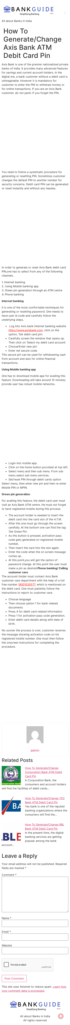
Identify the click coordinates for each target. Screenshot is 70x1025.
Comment (9, 874)
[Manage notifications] (61, 1016)
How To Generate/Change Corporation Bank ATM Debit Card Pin (43, 772)
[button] (65, 13)
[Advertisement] (35, 132)
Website (7, 945)
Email (6, 931)
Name (6, 918)
